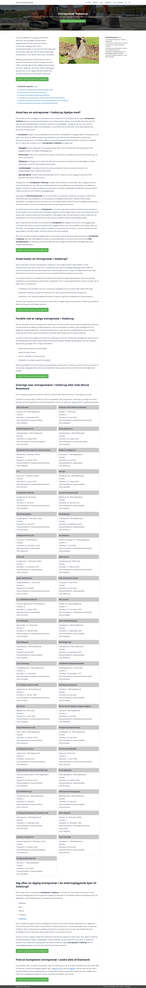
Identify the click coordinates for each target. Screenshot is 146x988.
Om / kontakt (118, 2)
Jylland (95, 2)
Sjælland (108, 2)
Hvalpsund (22, 918)
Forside (88, 2)
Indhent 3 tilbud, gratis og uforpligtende (73, 21)
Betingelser (128, 986)
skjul (36, 86)
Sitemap (122, 986)
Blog (117, 986)
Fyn (101, 2)
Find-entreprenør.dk (24, 2)
